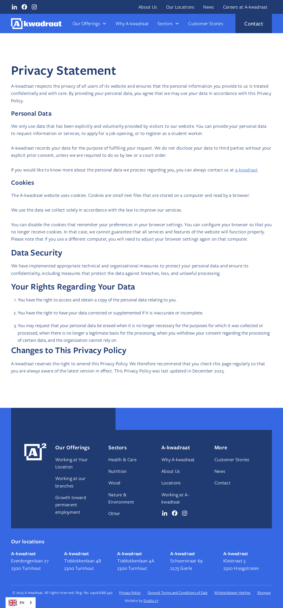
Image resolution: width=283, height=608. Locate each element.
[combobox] (21, 602)
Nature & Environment (121, 498)
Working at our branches (70, 482)
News (208, 7)
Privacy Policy (130, 592)
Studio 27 (150, 600)
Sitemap (264, 592)
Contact (222, 483)
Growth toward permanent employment (70, 504)
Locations (171, 483)
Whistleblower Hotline (232, 592)
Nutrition (117, 471)
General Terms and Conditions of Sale (178, 592)
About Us (147, 7)
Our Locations (180, 7)
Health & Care (122, 459)
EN (22, 602)
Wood (114, 483)
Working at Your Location (71, 463)
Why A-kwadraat (132, 23)
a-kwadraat (246, 170)
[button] (89, 23)
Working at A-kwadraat (175, 498)
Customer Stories (205, 23)
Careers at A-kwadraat (245, 7)
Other (114, 513)
